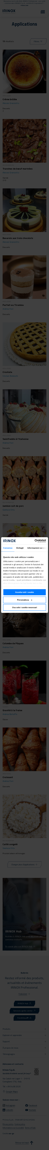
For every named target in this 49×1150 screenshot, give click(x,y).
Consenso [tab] (7, 548)
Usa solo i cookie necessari (24, 607)
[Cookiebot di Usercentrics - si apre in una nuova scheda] (35, 541)
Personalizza (23, 600)
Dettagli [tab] (20, 548)
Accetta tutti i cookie (24, 592)
